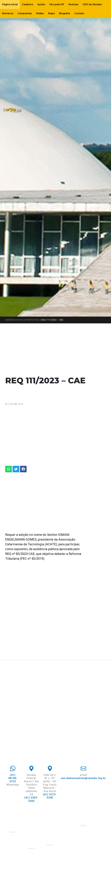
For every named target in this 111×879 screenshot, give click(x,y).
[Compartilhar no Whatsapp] (8, 469)
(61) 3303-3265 (31, 799)
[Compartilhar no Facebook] (23, 469)
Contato (79, 13)
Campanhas (25, 13)
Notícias (73, 4)
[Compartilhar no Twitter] (16, 469)
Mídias (40, 13)
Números (7, 13)
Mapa (51, 13)
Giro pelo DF (56, 4)
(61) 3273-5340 (50, 796)
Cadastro (27, 4)
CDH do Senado (92, 4)
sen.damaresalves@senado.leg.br (83, 778)
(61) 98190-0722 (12, 778)
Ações (41, 4)
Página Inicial (10, 4)
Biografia (64, 13)
